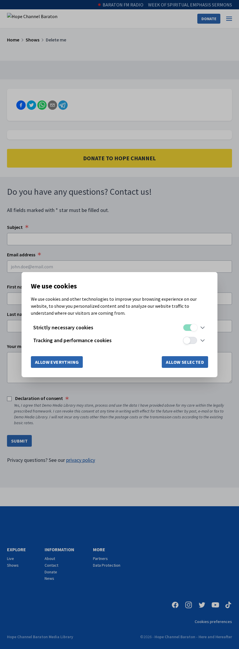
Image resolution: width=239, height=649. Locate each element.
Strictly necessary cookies (63, 327)
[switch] (190, 327)
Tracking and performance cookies (72, 340)
